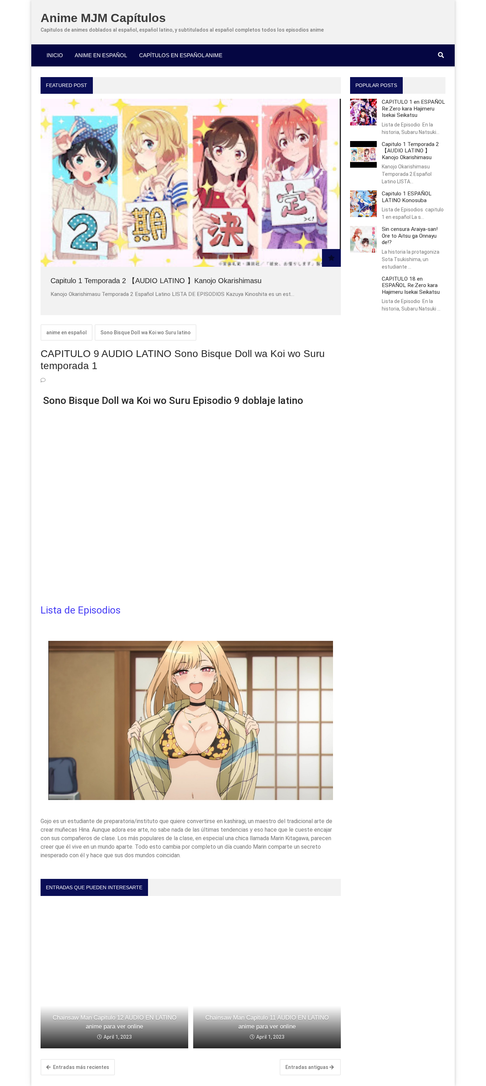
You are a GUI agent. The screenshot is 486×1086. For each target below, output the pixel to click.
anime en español (66, 332)
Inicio (55, 55)
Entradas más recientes (80, 1067)
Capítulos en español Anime (180, 55)
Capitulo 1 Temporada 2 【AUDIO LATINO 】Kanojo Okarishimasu (156, 281)
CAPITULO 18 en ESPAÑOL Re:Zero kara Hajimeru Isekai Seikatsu (411, 285)
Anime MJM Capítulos (103, 18)
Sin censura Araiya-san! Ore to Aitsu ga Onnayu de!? (410, 235)
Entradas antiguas (307, 1067)
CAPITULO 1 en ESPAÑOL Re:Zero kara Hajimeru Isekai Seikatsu (413, 108)
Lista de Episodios (82, 610)
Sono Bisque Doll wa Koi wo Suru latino (145, 332)
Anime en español (101, 55)
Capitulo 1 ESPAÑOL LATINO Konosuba (407, 196)
